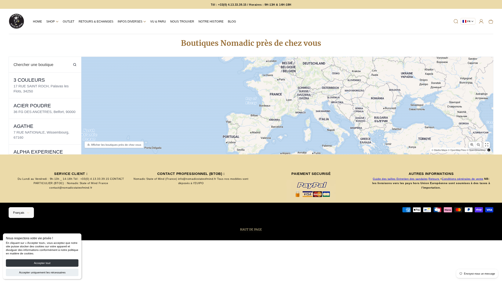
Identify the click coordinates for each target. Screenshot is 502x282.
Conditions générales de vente (462, 178)
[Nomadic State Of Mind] (16, 21)
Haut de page (251, 229)
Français (18, 212)
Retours (434, 178)
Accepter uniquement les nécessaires (42, 272)
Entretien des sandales (412, 178)
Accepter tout (42, 263)
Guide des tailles (385, 178)
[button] (52, 21)
